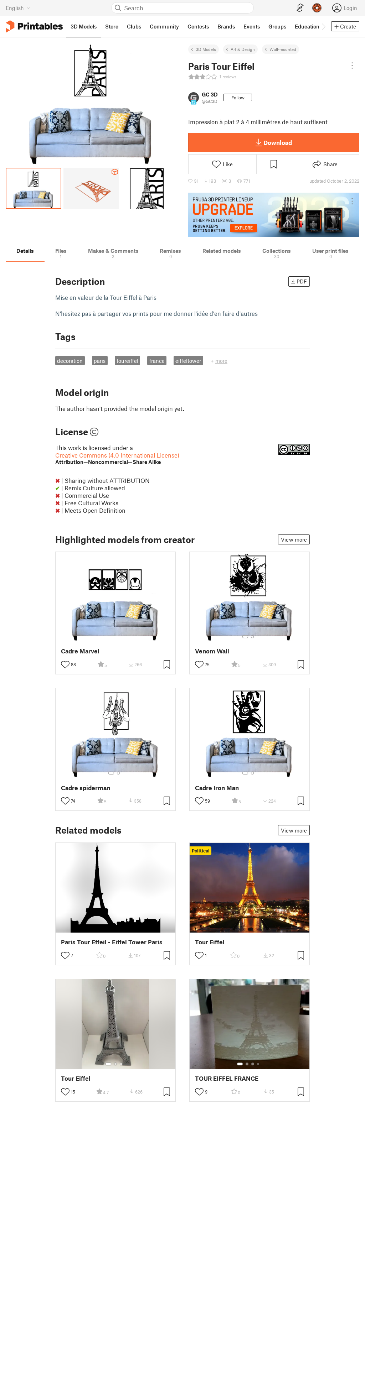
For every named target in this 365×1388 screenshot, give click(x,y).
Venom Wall (212, 651)
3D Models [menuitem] (84, 26)
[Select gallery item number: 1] (245, 636)
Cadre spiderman (85, 787)
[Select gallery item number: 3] (121, 1064)
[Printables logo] (34, 26)
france (157, 361)
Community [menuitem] (164, 26)
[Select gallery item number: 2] (252, 636)
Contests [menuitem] (198, 26)
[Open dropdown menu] (352, 65)
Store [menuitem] (111, 26)
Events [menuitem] (251, 26)
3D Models (206, 49)
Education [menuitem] (307, 26)
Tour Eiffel (210, 942)
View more (294, 539)
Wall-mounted (282, 49)
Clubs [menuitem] (134, 26)
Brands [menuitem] (226, 26)
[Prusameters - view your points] (317, 7)
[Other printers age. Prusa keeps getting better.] (273, 215)
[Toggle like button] (65, 664)
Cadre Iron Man (217, 787)
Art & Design (243, 49)
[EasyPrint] (300, 8)
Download (277, 142)
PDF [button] (302, 281)
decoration (70, 361)
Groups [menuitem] (277, 26)
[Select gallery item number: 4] (258, 1064)
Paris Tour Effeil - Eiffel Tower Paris (112, 942)
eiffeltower (188, 361)
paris (100, 361)
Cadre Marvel (80, 651)
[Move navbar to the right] (323, 26)
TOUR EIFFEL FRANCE (226, 1078)
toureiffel (127, 361)
